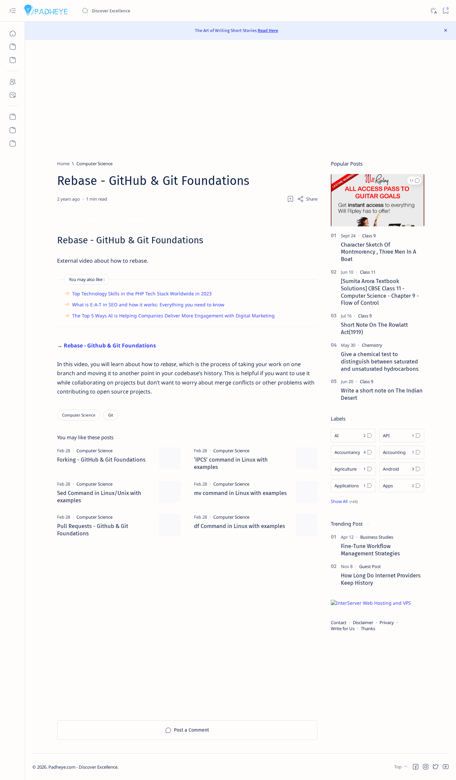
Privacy (387, 622)
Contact (339, 622)
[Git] (110, 415)
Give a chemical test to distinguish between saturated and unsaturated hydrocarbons (380, 361)
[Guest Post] (370, 566)
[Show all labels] (344, 501)
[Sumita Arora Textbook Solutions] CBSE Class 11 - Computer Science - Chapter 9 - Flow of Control (380, 292)
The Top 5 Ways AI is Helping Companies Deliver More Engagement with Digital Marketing (173, 315)
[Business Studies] (376, 537)
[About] (12, 81)
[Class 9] (369, 235)
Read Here (268, 30)
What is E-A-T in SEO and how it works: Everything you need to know (148, 304)
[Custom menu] (12, 116)
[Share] (307, 199)
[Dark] (433, 11)
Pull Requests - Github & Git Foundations (92, 530)
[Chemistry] (372, 345)
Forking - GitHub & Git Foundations (101, 459)
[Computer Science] (78, 415)
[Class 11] (368, 272)
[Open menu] (12, 11)
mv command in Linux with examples (240, 493)
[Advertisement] (240, 100)
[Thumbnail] (170, 458)
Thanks (368, 628)
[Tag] (94, 450)
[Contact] (12, 95)
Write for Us (343, 628)
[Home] (12, 33)
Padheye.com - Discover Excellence (83, 767)
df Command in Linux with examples (239, 526)
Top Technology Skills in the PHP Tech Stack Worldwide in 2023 (142, 293)
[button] (414, 181)
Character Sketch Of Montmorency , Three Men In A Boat (378, 252)
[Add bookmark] (290, 199)
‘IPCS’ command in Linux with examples (231, 463)
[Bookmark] (445, 11)
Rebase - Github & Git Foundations (110, 345)
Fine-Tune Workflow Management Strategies (370, 550)
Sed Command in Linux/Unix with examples (99, 497)
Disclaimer (363, 622)
